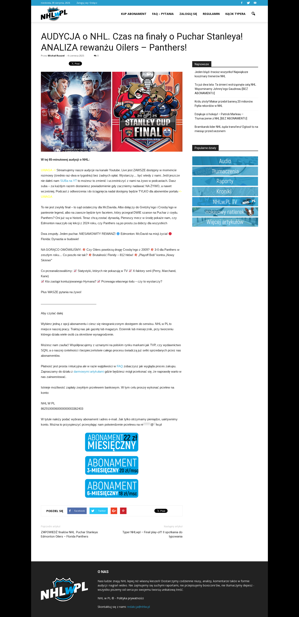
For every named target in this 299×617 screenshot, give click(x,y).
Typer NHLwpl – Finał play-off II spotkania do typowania (152, 534)
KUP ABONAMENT (133, 14)
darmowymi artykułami (89, 371)
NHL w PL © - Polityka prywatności (121, 598)
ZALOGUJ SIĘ (188, 14)
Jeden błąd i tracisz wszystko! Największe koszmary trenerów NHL (221, 74)
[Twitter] (248, 2)
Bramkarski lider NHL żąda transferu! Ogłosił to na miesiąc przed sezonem (226, 129)
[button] (253, 11)
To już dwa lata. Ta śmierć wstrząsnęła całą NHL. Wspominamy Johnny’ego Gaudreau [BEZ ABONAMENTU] (225, 89)
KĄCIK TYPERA (235, 14)
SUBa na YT (68, 180)
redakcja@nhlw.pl (138, 607)
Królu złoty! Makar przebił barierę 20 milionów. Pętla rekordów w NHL (224, 103)
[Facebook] (242, 2)
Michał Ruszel (56, 55)
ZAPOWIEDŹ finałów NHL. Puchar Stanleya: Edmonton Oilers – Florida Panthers (69, 534)
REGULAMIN (211, 14)
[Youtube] (255, 2)
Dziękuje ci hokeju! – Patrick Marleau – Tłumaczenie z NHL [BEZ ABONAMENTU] (221, 116)
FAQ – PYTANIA (163, 14)
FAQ (120, 366)
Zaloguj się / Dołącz (86, 2)
